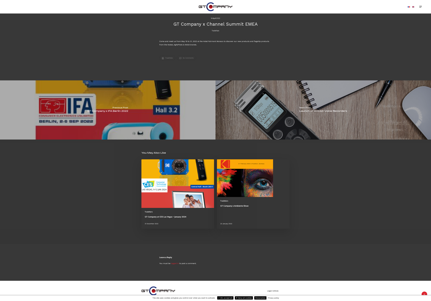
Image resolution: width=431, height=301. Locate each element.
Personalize (260, 298)
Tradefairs (215, 31)
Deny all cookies (244, 298)
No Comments (188, 58)
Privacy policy (273, 298)
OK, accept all (226, 298)
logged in (175, 263)
